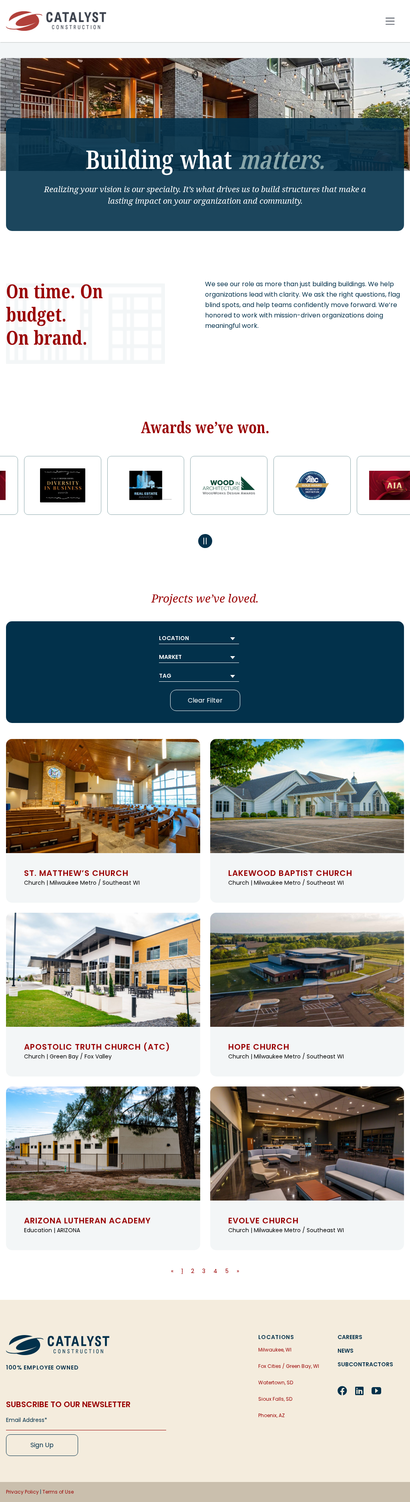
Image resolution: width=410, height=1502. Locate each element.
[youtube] (376, 1391)
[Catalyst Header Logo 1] (56, 14)
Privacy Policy (22, 1491)
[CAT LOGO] (57, 1338)
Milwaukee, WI (274, 1349)
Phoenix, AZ (271, 1415)
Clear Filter (205, 700)
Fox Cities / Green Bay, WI (288, 1366)
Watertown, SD (275, 1382)
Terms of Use (58, 1491)
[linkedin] (359, 1391)
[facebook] (342, 1391)
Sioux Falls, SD (275, 1399)
